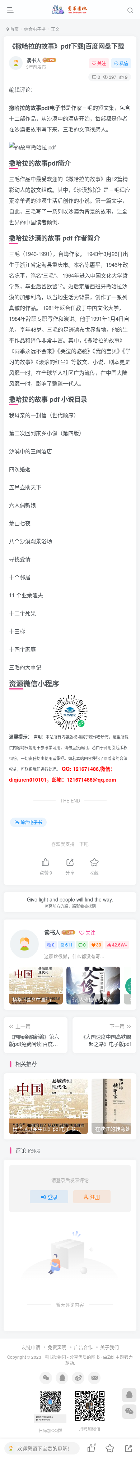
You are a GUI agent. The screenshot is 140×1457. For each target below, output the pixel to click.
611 (69, 944)
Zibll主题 (115, 1357)
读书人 (33, 60)
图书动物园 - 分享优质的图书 (72, 1357)
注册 (95, 1196)
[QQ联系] (129, 1395)
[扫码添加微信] (129, 1411)
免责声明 (57, 1347)
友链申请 (31, 1347)
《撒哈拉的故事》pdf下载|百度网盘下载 (66, 46)
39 (98, 944)
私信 (124, 63)
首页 (14, 29)
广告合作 (83, 1347)
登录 (53, 1196)
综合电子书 (35, 29)
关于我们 (109, 1347)
